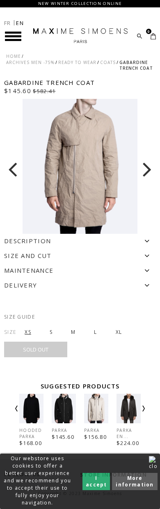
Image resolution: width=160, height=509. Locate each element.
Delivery (20, 285)
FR (7, 23)
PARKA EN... (124, 433)
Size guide (19, 316)
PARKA (59, 430)
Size (10, 332)
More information (134, 481)
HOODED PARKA (30, 433)
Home (13, 56)
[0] (153, 36)
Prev (27, 415)
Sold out (35, 349)
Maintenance (28, 270)
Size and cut (28, 255)
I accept (96, 481)
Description (27, 241)
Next (132, 415)
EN (20, 23)
